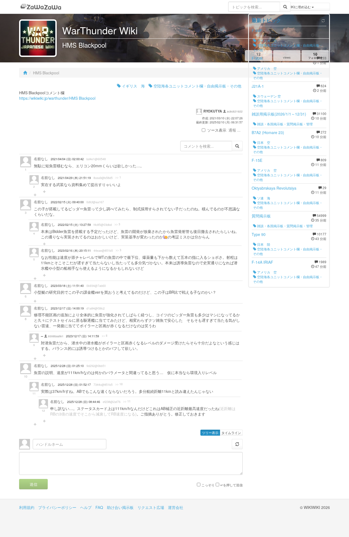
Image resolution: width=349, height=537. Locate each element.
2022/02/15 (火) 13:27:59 (74, 225)
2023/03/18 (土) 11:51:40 (67, 286)
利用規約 (26, 507)
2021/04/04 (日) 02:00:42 (67, 159)
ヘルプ (86, 507)
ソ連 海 (263, 198)
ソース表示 (216, 130)
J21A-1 (258, 86)
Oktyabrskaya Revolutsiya (274, 188)
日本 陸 (263, 244)
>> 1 (118, 177)
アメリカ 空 (266, 40)
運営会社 (175, 507)
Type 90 (259, 234)
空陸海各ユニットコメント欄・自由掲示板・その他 (196, 86)
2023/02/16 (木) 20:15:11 (74, 250)
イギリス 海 (133, 86)
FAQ (99, 507)
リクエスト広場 (150, 507)
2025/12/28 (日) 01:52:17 (74, 385)
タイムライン (231, 432)
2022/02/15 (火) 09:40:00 (67, 202)
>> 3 (117, 224)
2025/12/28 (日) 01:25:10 (67, 366)
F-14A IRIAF (262, 262)
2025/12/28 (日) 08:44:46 (83, 402)
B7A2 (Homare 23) (268, 132)
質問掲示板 (261, 216)
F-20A (257, 58)
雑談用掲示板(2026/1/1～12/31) (279, 114)
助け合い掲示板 (120, 507)
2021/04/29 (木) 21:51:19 (74, 178)
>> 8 (104, 336)
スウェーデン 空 (268, 96)
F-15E (257, 160)
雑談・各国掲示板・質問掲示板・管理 (284, 124)
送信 (33, 484)
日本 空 (263, 142)
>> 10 (119, 384)
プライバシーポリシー (57, 507)
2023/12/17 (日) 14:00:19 (67, 308)
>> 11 (127, 401)
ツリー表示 (210, 432)
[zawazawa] (41, 7)
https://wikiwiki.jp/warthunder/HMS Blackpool (57, 98)
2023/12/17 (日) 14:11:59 (82, 336)
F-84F (257, 30)
